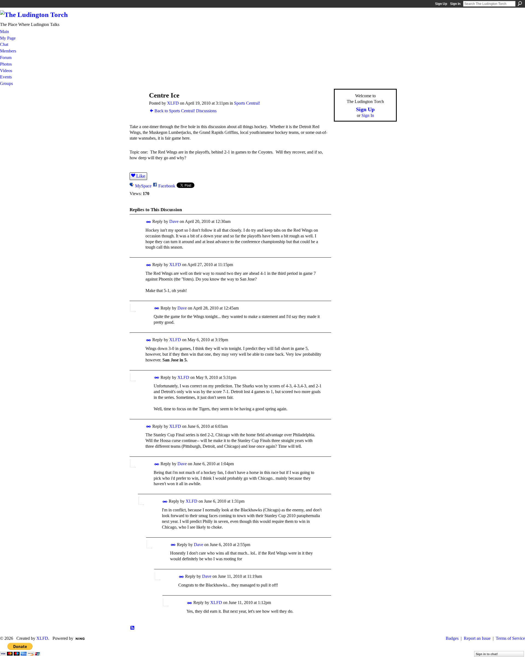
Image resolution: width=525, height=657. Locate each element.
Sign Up (441, 4)
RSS (132, 628)
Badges (452, 638)
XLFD (173, 103)
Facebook (166, 186)
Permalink (148, 222)
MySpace (143, 186)
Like (140, 176)
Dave (174, 221)
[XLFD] (137, 106)
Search (520, 3)
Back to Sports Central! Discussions (185, 110)
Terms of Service (510, 638)
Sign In (455, 4)
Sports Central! (247, 103)
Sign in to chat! (487, 654)
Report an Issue (477, 638)
